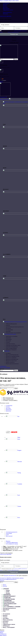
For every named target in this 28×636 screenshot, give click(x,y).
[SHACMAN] (15, 192)
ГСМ (7, 534)
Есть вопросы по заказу (12, 543)
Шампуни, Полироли (11, 349)
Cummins (19, 484)
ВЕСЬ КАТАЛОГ (4, 99)
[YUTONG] (15, 214)
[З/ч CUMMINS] (15, 235)
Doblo (7, 592)
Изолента (8, 328)
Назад (8, 590)
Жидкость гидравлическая (12, 356)
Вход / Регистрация (8, 627)
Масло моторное (10, 362)
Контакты (8, 411)
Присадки (8, 341)
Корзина (8, 541)
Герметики (8, 338)
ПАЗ (18, 517)
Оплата (8, 407)
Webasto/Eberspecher (11, 324)
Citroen (19, 506)
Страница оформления (12, 542)
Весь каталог (9, 536)
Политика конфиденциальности (8, 579)
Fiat (18, 416)
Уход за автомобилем (11, 348)
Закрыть (2, 580)
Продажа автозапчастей (10, 575)
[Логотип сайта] (9, 57)
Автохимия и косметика (11, 336)
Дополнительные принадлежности (15, 327)
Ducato (8, 593)
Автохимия (9, 533)
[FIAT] (15, 105)
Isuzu (18, 439)
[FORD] (15, 257)
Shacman (19, 461)
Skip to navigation (4, 0)
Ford (18, 495)
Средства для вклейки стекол (13, 345)
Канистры (8, 331)
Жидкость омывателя (11, 357)
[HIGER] (15, 127)
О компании (9, 405)
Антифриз (8, 353)
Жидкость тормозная (11, 360)
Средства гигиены (10, 344)
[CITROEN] (15, 278)
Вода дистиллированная (12, 354)
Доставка (8, 408)
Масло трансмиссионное (12, 363)
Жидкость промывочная (12, 359)
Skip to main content (14, 0)
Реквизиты (8, 409)
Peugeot (19, 450)
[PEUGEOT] (15, 170)
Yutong (19, 472)
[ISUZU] (15, 149)
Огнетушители (9, 330)
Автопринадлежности (11, 532)
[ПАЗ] (15, 300)
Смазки (8, 342)
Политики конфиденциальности (13, 32)
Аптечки (8, 325)
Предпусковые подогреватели (13, 333)
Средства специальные (12, 346)
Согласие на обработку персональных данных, (12, 578)
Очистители (9, 339)
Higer (18, 437)
